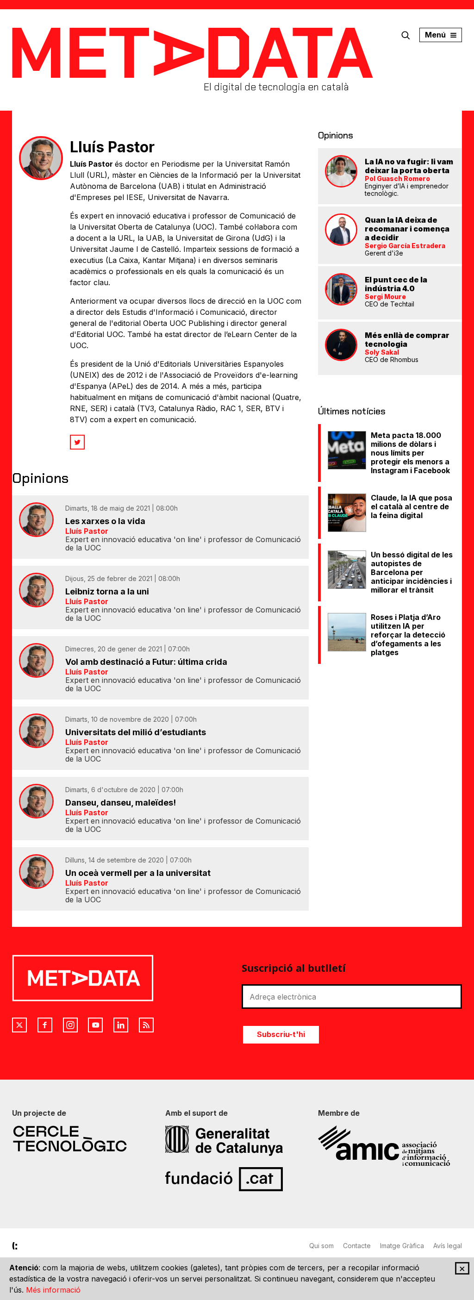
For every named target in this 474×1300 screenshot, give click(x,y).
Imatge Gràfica (402, 1246)
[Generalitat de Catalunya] (237, 1140)
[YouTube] (95, 1025)
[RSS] (146, 1025)
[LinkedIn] (120, 1025)
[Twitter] (77, 442)
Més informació (53, 1289)
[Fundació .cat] (237, 1179)
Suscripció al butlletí (294, 968)
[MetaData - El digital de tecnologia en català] (192, 53)
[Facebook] (44, 1025)
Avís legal (447, 1246)
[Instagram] (70, 1025)
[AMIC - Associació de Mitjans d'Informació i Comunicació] (390, 1145)
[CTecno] (84, 1138)
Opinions (335, 135)
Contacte (357, 1246)
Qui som (321, 1246)
